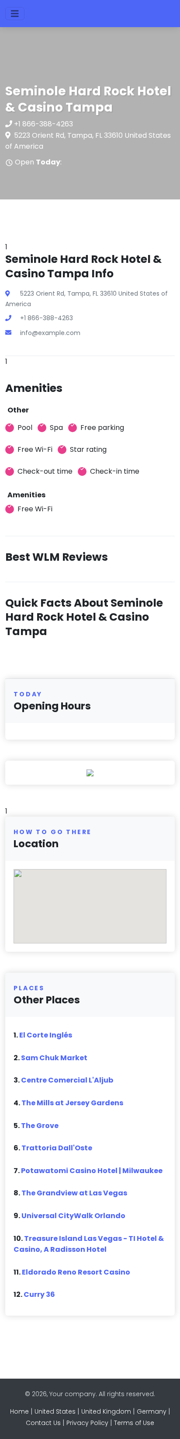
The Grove (40, 1126)
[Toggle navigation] (14, 13)
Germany (151, 1411)
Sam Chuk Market (54, 1058)
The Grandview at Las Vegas (74, 1193)
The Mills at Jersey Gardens (72, 1103)
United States (55, 1411)
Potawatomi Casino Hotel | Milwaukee (92, 1171)
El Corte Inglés (45, 1035)
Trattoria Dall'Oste (56, 1148)
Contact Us (43, 1422)
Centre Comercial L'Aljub (67, 1080)
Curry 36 (39, 1294)
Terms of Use (134, 1422)
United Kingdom (106, 1411)
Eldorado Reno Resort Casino (76, 1272)
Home (19, 1411)
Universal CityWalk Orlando (73, 1216)
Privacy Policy (87, 1422)
